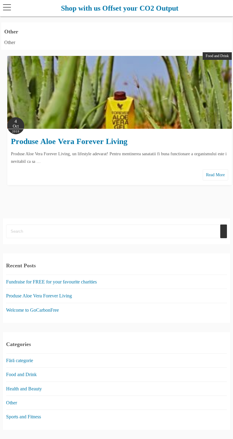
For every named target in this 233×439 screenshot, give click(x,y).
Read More (215, 175)
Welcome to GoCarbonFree (32, 310)
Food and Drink (217, 56)
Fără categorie (19, 360)
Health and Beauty (24, 388)
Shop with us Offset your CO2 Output (119, 8)
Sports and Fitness (23, 417)
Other (11, 402)
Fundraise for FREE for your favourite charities (51, 281)
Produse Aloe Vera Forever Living (69, 141)
